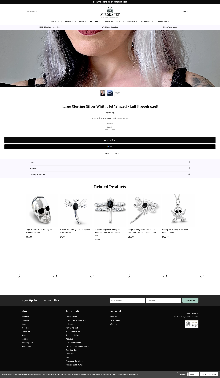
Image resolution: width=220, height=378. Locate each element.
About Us (69, 339)
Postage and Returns (74, 365)
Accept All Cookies (209, 374)
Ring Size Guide (72, 350)
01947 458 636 (192, 313)
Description (34, 162)
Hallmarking (71, 324)
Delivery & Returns (37, 175)
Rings (81, 22)
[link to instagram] (197, 311)
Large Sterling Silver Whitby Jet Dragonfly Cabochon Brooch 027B (142, 230)
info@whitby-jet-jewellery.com (186, 316)
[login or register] (191, 11)
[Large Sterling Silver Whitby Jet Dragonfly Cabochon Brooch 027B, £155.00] (144, 210)
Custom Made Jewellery (76, 320)
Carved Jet (108, 22)
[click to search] (23, 11)
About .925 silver (73, 335)
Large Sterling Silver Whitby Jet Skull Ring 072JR (39, 230)
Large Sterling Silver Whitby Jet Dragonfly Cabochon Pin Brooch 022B (107, 232)
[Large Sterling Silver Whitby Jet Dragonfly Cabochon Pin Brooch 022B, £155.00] (110, 210)
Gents (119, 22)
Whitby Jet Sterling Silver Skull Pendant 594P (175, 230)
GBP (184, 11)
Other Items (162, 22)
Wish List (113, 324)
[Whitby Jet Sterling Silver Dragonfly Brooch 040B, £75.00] (76, 210)
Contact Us (70, 354)
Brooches (94, 22)
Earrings (131, 22)
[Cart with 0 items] (197, 11)
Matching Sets (147, 22)
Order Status (115, 320)
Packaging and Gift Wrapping (77, 346)
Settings (182, 374)
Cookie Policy (71, 317)
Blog (67, 357)
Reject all (193, 374)
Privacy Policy (133, 374)
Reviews (33, 168)
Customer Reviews (73, 343)
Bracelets (55, 22)
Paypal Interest (72, 328)
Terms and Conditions (74, 361)
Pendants (69, 22)
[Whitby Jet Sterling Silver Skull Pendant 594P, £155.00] (178, 210)
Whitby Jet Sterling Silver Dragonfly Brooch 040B (75, 230)
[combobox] (36, 11)
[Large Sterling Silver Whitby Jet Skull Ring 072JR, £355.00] (42, 210)
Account (113, 317)
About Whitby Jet (73, 331)
